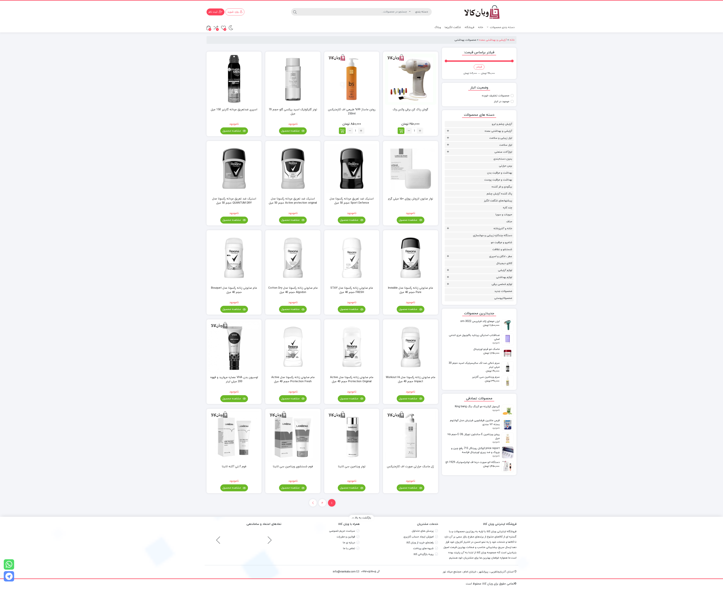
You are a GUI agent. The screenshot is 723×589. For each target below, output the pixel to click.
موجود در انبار (501, 101)
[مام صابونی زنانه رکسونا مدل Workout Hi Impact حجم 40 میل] (410, 346)
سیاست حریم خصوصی (342, 531)
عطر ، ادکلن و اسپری (500, 256)
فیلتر (479, 67)
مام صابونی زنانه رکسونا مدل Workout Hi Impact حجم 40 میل (410, 379)
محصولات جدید (503, 291)
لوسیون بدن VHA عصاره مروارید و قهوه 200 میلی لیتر (234, 379)
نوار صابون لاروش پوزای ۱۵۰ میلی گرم (410, 199)
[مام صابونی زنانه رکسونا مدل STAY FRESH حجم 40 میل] (351, 257)
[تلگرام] (9, 576)
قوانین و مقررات (346, 537)
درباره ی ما (349, 542)
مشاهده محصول (290, 131)
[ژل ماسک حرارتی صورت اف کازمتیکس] (410, 436)
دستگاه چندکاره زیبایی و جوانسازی (492, 235)
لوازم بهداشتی (504, 277)
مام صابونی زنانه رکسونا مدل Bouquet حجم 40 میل (234, 290)
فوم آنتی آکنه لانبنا (234, 467)
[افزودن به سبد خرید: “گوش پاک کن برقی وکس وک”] (401, 130)
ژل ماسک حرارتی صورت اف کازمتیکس (410, 467)
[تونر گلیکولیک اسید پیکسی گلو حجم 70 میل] (292, 79)
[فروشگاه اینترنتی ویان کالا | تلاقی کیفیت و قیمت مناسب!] (479, 11)
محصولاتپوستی (503, 298)
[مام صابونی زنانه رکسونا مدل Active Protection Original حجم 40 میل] (351, 346)
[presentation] (270, 538)
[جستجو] (295, 12)
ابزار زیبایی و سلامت (500, 138)
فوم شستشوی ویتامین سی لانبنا (293, 467)
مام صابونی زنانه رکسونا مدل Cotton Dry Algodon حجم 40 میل (293, 290)
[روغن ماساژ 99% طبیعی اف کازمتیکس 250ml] (351, 79)
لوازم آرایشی (505, 270)
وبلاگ (438, 27)
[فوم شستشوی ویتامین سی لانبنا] (292, 436)
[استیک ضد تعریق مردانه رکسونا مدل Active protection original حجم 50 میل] (292, 168)
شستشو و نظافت (502, 249)
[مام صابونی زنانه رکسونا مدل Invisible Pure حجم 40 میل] (410, 257)
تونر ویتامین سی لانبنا (351, 467)
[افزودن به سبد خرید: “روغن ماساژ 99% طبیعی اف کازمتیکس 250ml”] (342, 130)
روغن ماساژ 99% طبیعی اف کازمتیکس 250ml (351, 112)
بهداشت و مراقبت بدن (499, 173)
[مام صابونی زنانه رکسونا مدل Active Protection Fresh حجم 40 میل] (292, 346)
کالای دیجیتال (504, 263)
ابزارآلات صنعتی (503, 152)
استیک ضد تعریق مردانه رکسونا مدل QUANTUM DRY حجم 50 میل (234, 201)
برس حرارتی (505, 166)
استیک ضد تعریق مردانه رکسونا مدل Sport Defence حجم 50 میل (352, 201)
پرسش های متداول (423, 531)
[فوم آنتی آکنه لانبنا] (234, 436)
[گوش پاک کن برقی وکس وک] (410, 79)
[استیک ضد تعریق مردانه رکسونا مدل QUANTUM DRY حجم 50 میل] (234, 168)
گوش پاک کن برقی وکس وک (410, 110)
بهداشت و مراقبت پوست (498, 180)
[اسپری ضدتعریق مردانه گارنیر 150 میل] (234, 79)
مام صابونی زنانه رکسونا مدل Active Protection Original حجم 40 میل (351, 379)
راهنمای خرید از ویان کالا (420, 542)
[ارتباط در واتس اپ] (9, 564)
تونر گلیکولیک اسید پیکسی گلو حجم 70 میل (293, 112)
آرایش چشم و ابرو (502, 124)
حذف (509, 221)
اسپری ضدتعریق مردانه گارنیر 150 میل (234, 110)
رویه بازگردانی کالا (423, 554)
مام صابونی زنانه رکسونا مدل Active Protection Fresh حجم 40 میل (293, 379)
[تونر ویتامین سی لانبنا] (351, 436)
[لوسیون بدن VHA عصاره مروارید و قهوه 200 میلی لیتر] (234, 346)
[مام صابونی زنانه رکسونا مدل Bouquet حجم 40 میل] (234, 257)
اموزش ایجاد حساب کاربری (418, 537)
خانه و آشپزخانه (502, 228)
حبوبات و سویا (504, 214)
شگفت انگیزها (453, 27)
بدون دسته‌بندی (502, 159)
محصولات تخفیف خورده (495, 95)
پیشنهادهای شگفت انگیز (498, 200)
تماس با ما (349, 548)
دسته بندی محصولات (502, 27)
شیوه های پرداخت (423, 548)
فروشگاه (469, 27)
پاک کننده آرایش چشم (499, 194)
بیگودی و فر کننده (502, 187)
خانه (480, 27)
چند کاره (507, 207)
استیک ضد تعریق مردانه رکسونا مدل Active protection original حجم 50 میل (293, 201)
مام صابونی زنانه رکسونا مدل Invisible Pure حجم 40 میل (410, 290)
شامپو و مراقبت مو (501, 242)
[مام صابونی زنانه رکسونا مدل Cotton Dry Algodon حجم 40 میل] (292, 257)
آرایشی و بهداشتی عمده (493, 40)
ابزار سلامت (505, 145)
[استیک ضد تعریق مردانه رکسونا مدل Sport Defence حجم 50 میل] (351, 168)
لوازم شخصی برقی (502, 284)
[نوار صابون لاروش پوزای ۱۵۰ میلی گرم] (410, 168)
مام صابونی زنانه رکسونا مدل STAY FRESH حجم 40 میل (351, 290)
